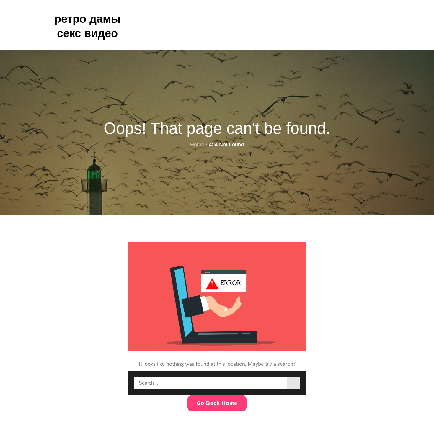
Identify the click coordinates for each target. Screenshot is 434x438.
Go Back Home (217, 403)
